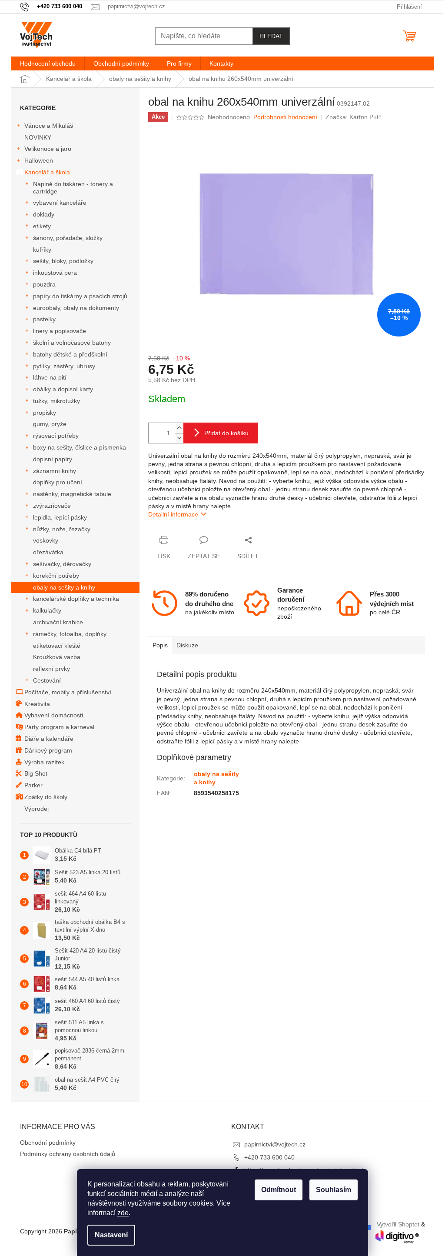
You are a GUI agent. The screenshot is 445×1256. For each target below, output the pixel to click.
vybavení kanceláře (59, 202)
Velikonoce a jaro (47, 148)
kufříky (42, 249)
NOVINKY (37, 137)
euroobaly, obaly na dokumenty (76, 307)
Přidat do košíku (226, 433)
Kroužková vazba (56, 656)
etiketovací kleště (56, 645)
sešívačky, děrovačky (62, 563)
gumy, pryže (49, 423)
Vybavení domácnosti (53, 715)
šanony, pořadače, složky (68, 237)
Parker (33, 785)
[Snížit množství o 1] (179, 438)
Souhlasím (333, 1189)
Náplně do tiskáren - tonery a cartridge (73, 187)
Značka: (353, 116)
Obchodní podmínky (48, 1142)
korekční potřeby (56, 575)
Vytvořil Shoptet (398, 1223)
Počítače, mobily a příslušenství (67, 692)
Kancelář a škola (47, 172)
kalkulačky (47, 610)
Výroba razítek (44, 762)
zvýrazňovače (52, 505)
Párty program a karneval (59, 726)
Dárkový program (48, 750)
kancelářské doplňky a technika (76, 598)
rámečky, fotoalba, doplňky (69, 633)
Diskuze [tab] (187, 645)
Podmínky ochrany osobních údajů (67, 1153)
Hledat (271, 36)
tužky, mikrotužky (56, 400)
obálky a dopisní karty (63, 389)
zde (123, 1212)
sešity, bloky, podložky (63, 260)
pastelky (44, 319)
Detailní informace (173, 514)
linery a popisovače (59, 330)
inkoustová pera (55, 272)
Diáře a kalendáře (48, 738)
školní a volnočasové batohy (72, 342)
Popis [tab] (160, 645)
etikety (42, 226)
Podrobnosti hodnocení (285, 116)
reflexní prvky (51, 668)
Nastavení (111, 1235)
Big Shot (35, 773)
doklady (43, 214)
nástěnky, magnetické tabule (72, 493)
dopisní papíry (52, 459)
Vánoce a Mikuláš (48, 125)
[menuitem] (47, 63)
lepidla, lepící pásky (60, 517)
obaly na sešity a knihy (64, 587)
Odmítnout (278, 1189)
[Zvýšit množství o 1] (179, 428)
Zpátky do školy (45, 796)
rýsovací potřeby (56, 435)
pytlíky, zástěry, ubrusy (64, 366)
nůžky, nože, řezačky (61, 529)
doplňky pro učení (57, 482)
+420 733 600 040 (269, 1157)
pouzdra (44, 284)
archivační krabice (58, 622)
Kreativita (37, 703)
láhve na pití (49, 377)
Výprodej (36, 808)
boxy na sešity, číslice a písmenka (79, 447)
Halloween (38, 160)
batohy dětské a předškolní (70, 354)
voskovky (45, 540)
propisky (44, 412)
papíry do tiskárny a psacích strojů (80, 296)
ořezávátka (48, 552)
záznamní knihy (54, 470)
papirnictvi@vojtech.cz (275, 1144)
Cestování (47, 680)
